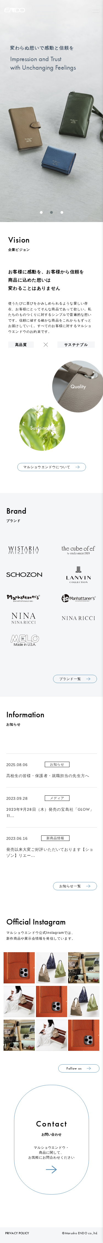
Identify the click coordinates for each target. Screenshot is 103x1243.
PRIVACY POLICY (17, 1233)
